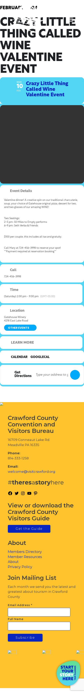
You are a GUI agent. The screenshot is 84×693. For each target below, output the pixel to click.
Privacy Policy (20, 567)
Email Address (20, 605)
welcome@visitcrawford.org (31, 472)
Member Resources (25, 557)
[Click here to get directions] (75, 375)
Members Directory (25, 552)
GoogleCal (40, 357)
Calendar (19, 357)
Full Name (15, 619)
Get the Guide (29, 529)
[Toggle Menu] (70, 20)
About (13, 562)
